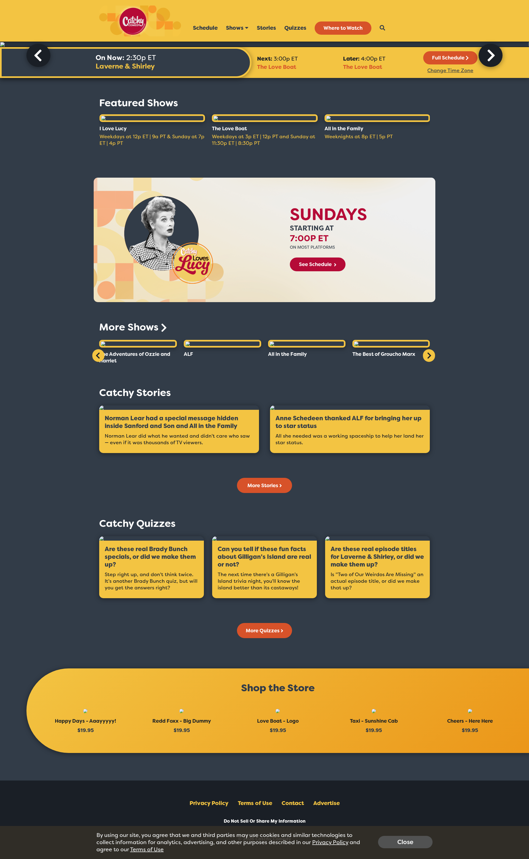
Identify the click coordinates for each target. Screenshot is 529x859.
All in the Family (344, 128)
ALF (188, 354)
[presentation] (38, 55)
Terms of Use (255, 803)
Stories (266, 27)
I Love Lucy (113, 128)
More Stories (262, 485)
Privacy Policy (209, 803)
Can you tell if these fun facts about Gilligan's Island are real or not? (264, 556)
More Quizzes (263, 630)
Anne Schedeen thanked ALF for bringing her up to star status (349, 422)
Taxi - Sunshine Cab (374, 721)
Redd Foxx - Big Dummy (181, 721)
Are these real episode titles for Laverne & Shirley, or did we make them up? (377, 556)
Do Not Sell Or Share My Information (265, 821)
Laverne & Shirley (125, 66)
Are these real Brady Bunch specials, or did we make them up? (150, 556)
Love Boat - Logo (278, 721)
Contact (293, 803)
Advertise (326, 803)
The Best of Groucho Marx (383, 354)
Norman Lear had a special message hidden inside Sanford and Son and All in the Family (171, 422)
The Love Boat (276, 67)
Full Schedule (448, 58)
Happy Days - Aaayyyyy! (85, 721)
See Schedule (316, 264)
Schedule (205, 27)
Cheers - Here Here (470, 721)
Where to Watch (343, 28)
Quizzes (295, 27)
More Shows (130, 327)
